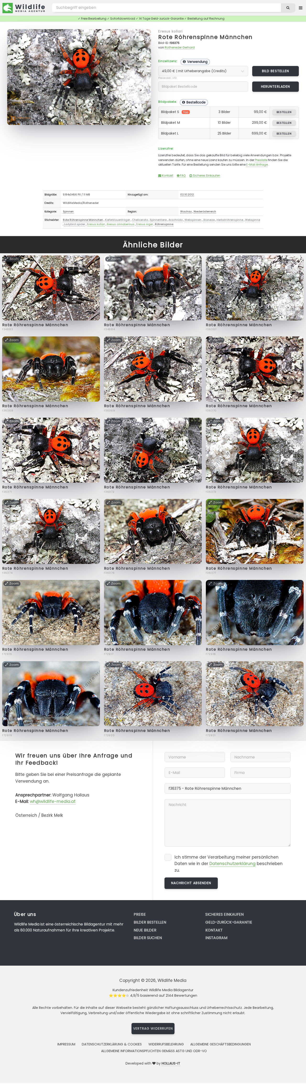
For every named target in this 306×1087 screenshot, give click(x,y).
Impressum (66, 1044)
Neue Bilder (145, 930)
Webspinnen (193, 220)
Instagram (216, 937)
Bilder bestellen (150, 922)
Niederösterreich (205, 211)
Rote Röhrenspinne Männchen (83, 220)
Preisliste (261, 160)
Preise (140, 914)
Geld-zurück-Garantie (228, 922)
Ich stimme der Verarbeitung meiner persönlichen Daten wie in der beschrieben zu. (229, 863)
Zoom (140, 35)
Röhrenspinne (164, 224)
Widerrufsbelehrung (166, 1044)
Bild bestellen (275, 71)
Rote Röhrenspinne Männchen (205, 37)
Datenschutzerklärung (232, 863)
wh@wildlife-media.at (53, 801)
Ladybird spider (74, 224)
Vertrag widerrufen (153, 1028)
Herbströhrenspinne (230, 220)
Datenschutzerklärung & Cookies (112, 1044)
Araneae (209, 220)
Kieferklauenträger (117, 220)
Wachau (186, 211)
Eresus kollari (170, 31)
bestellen (284, 112)
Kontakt (167, 175)
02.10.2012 (187, 194)
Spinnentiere (158, 220)
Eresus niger (144, 224)
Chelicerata (140, 220)
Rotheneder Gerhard (180, 47)
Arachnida (176, 220)
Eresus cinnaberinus (120, 224)
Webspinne (252, 220)
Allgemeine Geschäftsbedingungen (220, 1044)
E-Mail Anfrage (257, 164)
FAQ (182, 175)
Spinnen (68, 211)
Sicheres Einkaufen (206, 175)
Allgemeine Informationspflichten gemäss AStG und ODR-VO (154, 1051)
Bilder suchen (148, 937)
